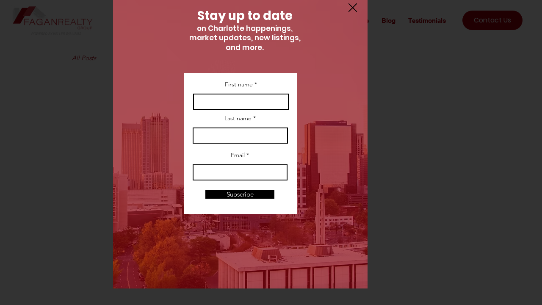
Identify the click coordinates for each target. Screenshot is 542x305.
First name (239, 84)
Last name (238, 118)
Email (238, 155)
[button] (352, 8)
